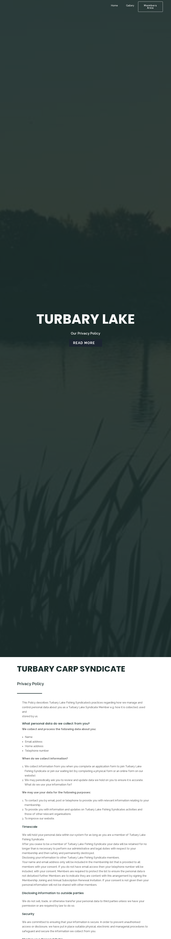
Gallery (130, 5)
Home (114, 5)
